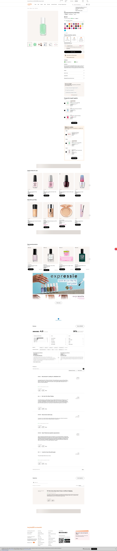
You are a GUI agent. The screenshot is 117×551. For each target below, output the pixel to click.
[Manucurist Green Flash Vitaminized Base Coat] (82, 237)
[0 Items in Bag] (89, 4)
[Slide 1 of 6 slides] (29, 44)
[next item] (89, 179)
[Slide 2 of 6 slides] (35, 44)
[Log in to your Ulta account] (86, 4)
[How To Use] (74, 73)
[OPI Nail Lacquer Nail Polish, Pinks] (34, 177)
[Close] (116, 549)
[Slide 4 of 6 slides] (45, 44)
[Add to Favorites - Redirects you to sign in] (83, 52)
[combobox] (74, 21)
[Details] (74, 70)
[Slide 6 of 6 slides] (56, 44)
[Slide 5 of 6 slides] (50, 44)
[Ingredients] (74, 75)
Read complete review (36, 342)
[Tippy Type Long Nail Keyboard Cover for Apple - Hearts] (66, 237)
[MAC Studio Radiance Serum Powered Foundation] (34, 206)
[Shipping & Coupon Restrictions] (74, 78)
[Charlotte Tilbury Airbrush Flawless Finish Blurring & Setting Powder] (66, 207)
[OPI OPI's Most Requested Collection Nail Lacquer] (66, 177)
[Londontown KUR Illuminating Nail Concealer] (34, 237)
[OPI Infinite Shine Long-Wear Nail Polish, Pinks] (50, 177)
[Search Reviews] (83, 349)
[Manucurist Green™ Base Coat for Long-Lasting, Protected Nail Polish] (50, 238)
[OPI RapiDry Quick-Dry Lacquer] (82, 177)
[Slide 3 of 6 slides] (40, 44)
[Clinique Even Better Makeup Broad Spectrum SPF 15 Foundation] (50, 208)
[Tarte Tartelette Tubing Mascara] (82, 206)
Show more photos (58, 300)
